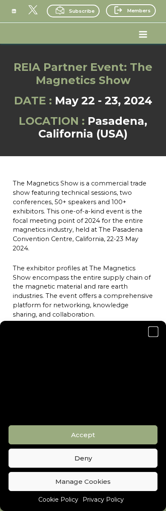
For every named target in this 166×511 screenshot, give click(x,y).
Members (139, 11)
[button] (153, 331)
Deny (83, 458)
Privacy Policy (103, 499)
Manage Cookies (83, 481)
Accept (83, 435)
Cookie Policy (58, 499)
